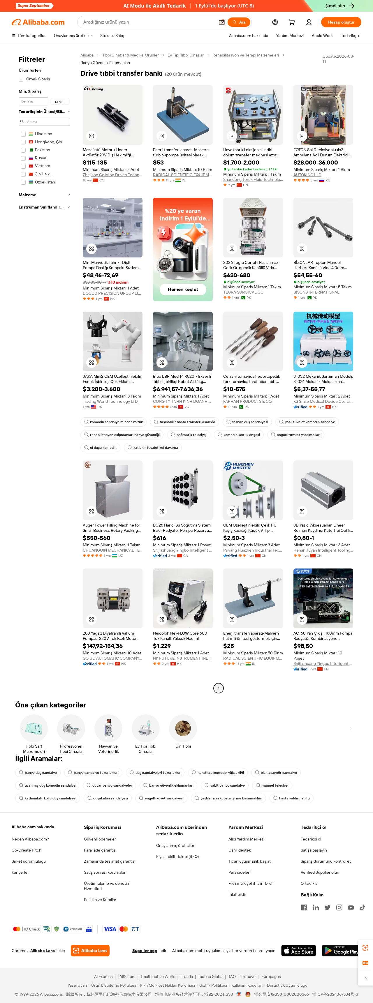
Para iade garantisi (100, 850)
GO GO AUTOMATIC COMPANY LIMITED (112, 658)
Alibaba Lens (42, 950)
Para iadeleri (239, 872)
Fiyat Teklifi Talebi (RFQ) (177, 856)
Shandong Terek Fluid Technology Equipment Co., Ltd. (253, 179)
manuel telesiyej (275, 785)
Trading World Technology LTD (110, 401)
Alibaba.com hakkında (33, 826)
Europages (271, 976)
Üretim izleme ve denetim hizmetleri (107, 886)
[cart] (292, 23)
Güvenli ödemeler (100, 839)
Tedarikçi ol (311, 839)
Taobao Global (210, 976)
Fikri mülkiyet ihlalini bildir (251, 883)
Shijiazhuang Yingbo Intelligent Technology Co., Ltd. (183, 550)
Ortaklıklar (310, 883)
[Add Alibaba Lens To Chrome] (90, 950)
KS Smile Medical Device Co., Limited (323, 401)
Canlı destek (239, 850)
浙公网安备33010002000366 (281, 994)
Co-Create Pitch (26, 850)
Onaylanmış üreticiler (175, 845)
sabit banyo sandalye (227, 785)
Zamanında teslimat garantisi (110, 861)
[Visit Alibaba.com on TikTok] (362, 907)
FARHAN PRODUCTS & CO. (247, 401)
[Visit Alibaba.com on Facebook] (304, 907)
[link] (365, 947)
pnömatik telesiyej (192, 435)
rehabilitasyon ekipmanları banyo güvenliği (125, 435)
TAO (232, 976)
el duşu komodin (103, 448)
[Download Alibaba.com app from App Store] (298, 950)
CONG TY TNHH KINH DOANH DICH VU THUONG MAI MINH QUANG (183, 401)
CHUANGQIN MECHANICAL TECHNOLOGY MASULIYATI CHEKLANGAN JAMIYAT (112, 550)
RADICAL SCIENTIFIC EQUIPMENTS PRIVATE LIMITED (183, 174)
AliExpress (103, 976)
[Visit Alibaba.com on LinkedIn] (315, 907)
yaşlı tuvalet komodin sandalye (310, 422)
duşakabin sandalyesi (110, 798)
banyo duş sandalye (41, 773)
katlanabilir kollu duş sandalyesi (50, 798)
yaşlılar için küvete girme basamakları (231, 798)
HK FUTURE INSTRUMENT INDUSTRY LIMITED (183, 658)
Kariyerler (20, 872)
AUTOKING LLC (307, 174)
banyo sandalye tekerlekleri (96, 773)
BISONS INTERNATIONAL (316, 292)
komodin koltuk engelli (242, 435)
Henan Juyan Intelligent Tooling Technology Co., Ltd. (323, 550)
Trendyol (248, 976)
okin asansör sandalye (279, 773)
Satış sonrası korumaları (105, 872)
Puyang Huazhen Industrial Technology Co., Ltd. (253, 550)
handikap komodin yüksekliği (221, 773)
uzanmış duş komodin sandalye (50, 785)
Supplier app (144, 950)
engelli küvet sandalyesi (164, 798)
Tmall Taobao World (157, 976)
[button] (221, 22)
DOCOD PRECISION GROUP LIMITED (112, 293)
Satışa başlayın (314, 850)
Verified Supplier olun (320, 872)
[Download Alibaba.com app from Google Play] (341, 950)
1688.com (127, 976)
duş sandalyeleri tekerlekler (158, 773)
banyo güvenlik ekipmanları (171, 785)
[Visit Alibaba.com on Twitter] (327, 907)
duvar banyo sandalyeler (112, 785)
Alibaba (87, 55)
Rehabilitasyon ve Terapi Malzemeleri (245, 55)
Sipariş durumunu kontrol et (326, 861)
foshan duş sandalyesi (250, 422)
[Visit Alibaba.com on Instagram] (339, 907)
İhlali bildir (237, 894)
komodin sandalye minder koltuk (116, 422)
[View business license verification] (239, 994)
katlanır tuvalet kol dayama (155, 448)
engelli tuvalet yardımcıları (299, 435)
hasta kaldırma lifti (294, 798)
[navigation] (44, 372)
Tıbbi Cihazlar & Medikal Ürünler (130, 55)
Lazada (186, 976)
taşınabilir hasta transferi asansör (187, 422)
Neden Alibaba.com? (30, 839)
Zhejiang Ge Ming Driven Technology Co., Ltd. (112, 174)
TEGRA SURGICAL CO (243, 292)
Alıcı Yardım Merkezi (246, 839)
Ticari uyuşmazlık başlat (249, 861)
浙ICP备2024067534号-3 (335, 994)
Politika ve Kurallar (100, 899)
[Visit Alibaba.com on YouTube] (350, 907)
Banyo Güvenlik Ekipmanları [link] (105, 62)
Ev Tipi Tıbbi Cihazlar (186, 55)
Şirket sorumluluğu (29, 861)
